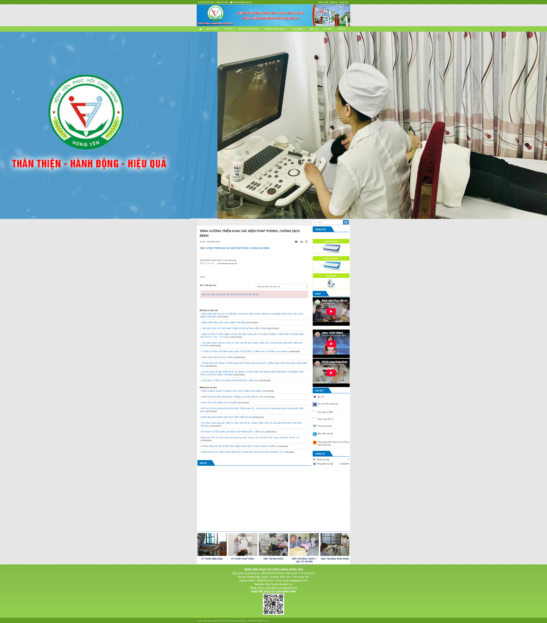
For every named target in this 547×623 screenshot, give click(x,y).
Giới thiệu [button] (212, 28)
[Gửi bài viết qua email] (296, 241)
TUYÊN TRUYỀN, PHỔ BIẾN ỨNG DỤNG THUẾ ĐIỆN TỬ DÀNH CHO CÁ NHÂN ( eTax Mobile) (245, 351)
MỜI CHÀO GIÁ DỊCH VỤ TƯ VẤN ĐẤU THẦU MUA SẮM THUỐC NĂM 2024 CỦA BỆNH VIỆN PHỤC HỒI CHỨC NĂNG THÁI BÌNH (251, 315)
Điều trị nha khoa (212, 559)
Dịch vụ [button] (313, 28)
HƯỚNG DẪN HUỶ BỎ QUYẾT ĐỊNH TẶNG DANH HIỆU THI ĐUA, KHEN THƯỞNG (238, 446)
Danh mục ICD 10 (326, 419)
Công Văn (343, 2)
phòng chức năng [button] (275, 28)
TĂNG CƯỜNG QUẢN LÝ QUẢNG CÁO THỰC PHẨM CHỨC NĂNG (231, 391)
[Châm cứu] (304, 544)
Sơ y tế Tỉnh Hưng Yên (328, 404)
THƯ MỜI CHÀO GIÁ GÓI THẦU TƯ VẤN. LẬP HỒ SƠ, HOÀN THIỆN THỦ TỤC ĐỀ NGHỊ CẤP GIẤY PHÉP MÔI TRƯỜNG (251, 345)
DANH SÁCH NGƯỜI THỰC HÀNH (217, 357)
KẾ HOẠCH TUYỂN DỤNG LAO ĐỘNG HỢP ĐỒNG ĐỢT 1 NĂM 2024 (232, 432)
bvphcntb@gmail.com (242, 2)
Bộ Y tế (321, 397)
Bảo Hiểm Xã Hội (325, 433)
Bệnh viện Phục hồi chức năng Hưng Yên (231, 621)
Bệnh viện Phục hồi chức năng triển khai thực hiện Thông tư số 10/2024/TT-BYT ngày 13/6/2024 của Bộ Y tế (250, 437)
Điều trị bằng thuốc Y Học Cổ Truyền (242, 560)
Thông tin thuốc (325, 426)
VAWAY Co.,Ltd (263, 621)
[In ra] (301, 241)
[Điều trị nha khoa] (212, 544)
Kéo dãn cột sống (335, 559)
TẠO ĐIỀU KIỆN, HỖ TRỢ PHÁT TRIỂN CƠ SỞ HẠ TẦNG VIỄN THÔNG (234, 328)
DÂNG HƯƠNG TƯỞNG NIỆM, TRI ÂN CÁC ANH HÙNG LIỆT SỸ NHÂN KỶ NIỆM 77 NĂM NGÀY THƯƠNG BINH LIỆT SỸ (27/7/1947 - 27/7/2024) (252, 336)
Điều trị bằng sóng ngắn (273, 559)
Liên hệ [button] (341, 28)
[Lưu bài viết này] (306, 241)
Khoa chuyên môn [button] (249, 28)
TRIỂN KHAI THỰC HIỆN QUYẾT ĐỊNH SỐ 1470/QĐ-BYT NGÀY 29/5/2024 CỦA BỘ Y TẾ (241, 452)
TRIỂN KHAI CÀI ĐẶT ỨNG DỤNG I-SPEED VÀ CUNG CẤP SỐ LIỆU (232, 397)
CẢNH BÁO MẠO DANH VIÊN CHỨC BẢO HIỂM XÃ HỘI (226, 417)
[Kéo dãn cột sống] (335, 544)
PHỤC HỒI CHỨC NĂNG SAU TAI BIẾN (219, 403)
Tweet (202, 277)
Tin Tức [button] (228, 28)
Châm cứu (304, 559)
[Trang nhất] (201, 29)
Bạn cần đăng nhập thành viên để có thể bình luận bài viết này (231, 294)
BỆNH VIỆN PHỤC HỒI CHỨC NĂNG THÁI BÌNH (224, 322)
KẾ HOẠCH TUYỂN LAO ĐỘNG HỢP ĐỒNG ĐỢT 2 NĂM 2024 (230, 380)
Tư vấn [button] (328, 28)
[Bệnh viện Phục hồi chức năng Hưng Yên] (273, 15)
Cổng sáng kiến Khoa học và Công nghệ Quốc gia (333, 444)
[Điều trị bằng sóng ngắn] (273, 544)
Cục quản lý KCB (325, 412)
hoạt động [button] (297, 28)
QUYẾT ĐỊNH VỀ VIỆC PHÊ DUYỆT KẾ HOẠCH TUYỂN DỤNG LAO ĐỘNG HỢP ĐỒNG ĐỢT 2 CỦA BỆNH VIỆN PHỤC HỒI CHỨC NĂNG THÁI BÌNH (252, 373)
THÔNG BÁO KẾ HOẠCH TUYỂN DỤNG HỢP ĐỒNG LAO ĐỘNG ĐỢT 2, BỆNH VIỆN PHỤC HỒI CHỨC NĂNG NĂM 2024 (253, 365)
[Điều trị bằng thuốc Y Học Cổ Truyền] (243, 544)
